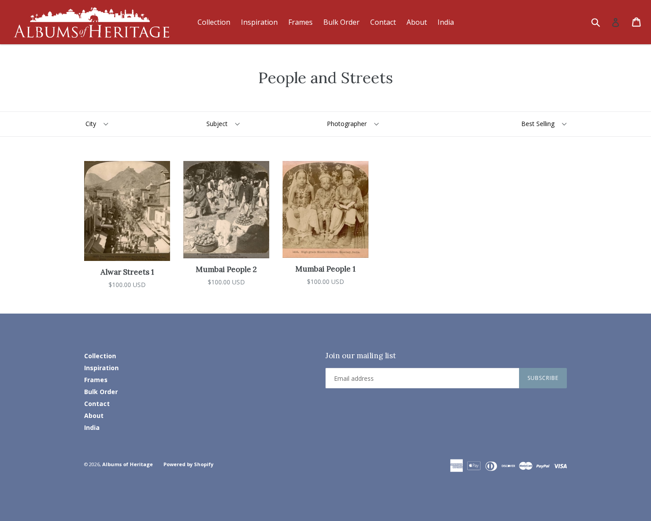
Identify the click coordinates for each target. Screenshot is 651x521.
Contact (383, 22)
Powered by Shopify (188, 464)
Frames (300, 22)
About (417, 22)
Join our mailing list (361, 355)
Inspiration (259, 22)
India (446, 22)
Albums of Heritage (127, 464)
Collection (214, 22)
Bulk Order (341, 22)
